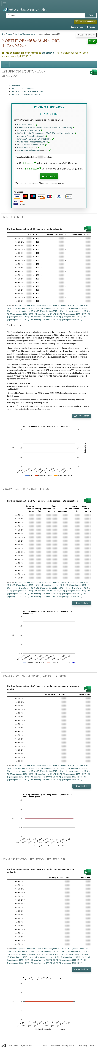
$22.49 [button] (92, 41)
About (45, 1045)
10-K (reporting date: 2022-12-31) (28, 305)
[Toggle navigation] (4, 3)
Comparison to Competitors (22, 88)
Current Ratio (27, 147)
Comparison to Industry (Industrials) (26, 94)
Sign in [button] (92, 27)
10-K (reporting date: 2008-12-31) (69, 317)
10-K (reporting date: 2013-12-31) (20, 314)
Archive (9, 34)
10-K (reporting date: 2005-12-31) (69, 320)
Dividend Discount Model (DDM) (31, 145)
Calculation (15, 86)
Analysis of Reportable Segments (31, 136)
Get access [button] (50, 176)
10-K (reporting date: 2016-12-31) (23, 311)
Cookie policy (81, 1045)
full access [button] (28, 163)
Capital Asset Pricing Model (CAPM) (32, 142)
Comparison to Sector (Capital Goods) (27, 91)
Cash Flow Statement (26, 125)
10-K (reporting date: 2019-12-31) (26, 308)
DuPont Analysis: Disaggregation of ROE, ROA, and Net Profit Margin (46, 133)
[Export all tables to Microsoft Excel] (93, 72)
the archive (48, 52)
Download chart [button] (82, 416)
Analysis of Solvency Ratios (29, 130)
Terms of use (54, 1045)
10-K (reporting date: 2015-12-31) (50, 311)
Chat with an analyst (85, 22)
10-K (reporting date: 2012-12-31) (46, 314)
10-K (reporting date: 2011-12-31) (73, 314)
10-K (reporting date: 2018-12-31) (52, 308)
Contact (92, 1045)
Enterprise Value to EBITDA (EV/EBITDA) (34, 139)
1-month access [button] (31, 168)
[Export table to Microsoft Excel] (87, 229)
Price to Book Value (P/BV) (32, 150)
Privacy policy (68, 1045)
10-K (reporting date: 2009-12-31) (42, 317)
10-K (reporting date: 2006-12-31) (42, 320)
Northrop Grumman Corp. (25, 34)
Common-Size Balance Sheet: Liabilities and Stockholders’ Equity (45, 127)
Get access (78, 27)
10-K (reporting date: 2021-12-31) (54, 305)
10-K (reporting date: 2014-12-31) (76, 311)
